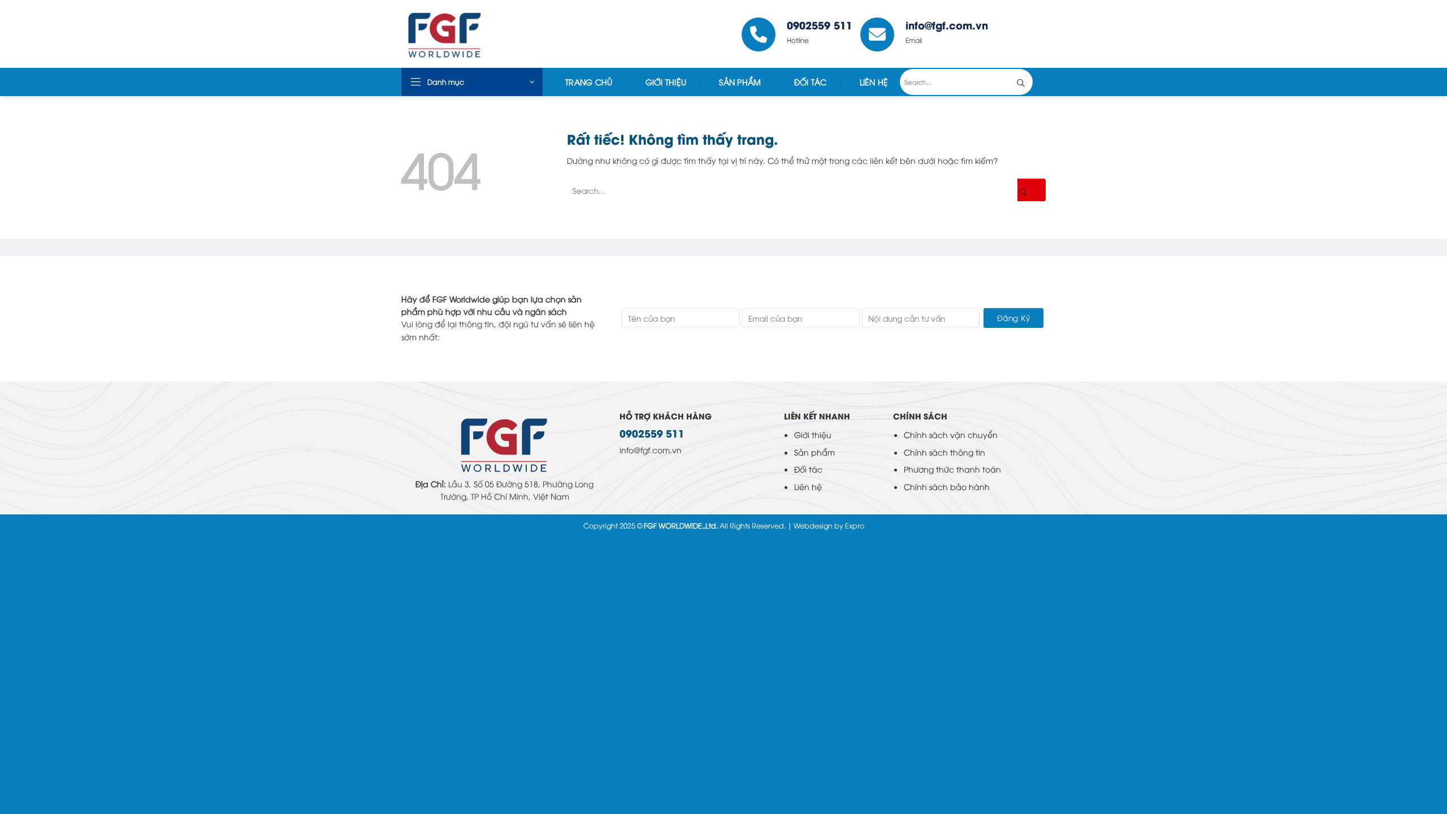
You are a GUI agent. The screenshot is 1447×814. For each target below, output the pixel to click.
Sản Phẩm (740, 81)
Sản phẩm (814, 452)
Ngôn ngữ (1021, 34)
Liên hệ (808, 486)
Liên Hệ (874, 81)
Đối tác (810, 81)
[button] (472, 82)
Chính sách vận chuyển (951, 434)
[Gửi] (1029, 82)
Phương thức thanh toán (952, 469)
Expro (854, 525)
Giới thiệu (812, 434)
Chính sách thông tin (944, 452)
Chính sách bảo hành (947, 486)
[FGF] (485, 34)
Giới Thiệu (666, 81)
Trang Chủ (589, 81)
